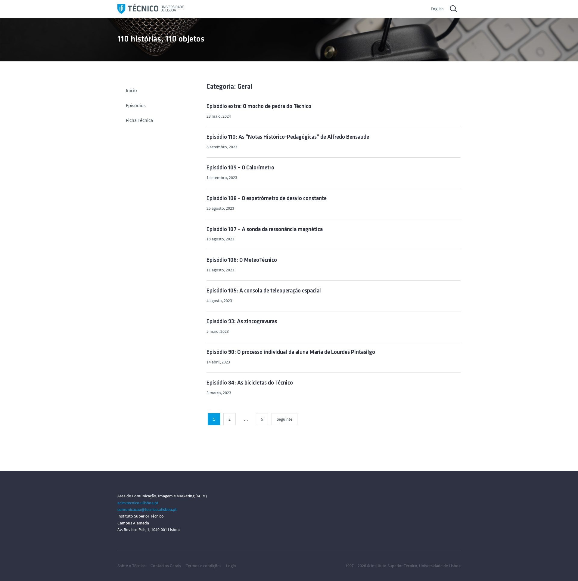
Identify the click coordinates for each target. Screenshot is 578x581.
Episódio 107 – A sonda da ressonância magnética (265, 230)
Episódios (136, 105)
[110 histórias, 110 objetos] (150, 9)
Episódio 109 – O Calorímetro (240, 168)
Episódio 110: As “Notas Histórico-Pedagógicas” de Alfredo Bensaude (288, 137)
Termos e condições (203, 565)
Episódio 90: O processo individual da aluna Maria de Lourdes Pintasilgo (291, 352)
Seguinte (284, 419)
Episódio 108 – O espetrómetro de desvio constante (267, 199)
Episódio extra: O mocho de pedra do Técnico (259, 107)
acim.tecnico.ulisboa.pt (137, 502)
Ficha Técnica (139, 120)
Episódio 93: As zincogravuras (242, 322)
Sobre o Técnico (131, 565)
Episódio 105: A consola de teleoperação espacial (264, 291)
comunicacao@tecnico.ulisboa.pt (147, 509)
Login (231, 565)
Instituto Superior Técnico (394, 565)
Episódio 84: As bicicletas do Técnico (250, 383)
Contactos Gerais (166, 565)
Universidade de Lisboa (440, 565)
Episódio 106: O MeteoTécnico (242, 260)
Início (131, 90)
